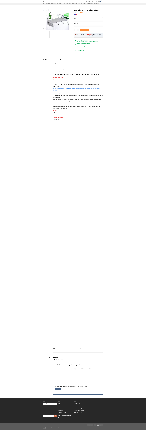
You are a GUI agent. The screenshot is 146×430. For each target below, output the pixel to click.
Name (56, 380)
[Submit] (55, 416)
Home (44, 3)
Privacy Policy (77, 403)
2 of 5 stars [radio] (63, 368)
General (79, 8)
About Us (48, 3)
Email (80, 380)
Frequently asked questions (79, 408)
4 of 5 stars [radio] (78, 368)
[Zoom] (44, 29)
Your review (57, 371)
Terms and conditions (78, 412)
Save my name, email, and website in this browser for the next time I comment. (72, 386)
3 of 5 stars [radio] (70, 368)
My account (59, 3)
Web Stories (53, 3)
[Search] (43, 1)
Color (75, 18)
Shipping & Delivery (82, 3)
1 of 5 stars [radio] (57, 368)
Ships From (76, 23)
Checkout (60, 405)
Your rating (57, 367)
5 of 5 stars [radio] (86, 368)
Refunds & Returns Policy (93, 3)
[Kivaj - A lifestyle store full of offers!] (73, 1)
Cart (59, 403)
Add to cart (84, 29)
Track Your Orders (73, 3)
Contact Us (65, 3)
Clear (102, 17)
